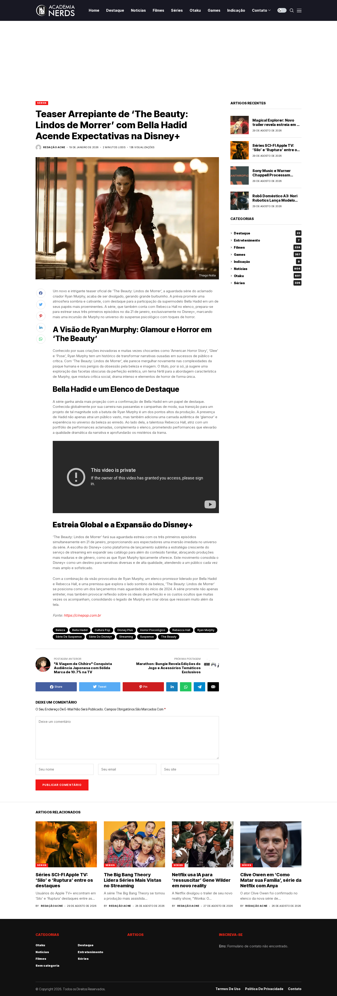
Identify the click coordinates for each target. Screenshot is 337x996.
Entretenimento (267, 240)
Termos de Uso (227, 989)
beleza (60, 630)
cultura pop (102, 630)
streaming (126, 636)
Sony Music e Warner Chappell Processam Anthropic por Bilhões (272, 174)
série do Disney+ (100, 636)
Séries (42, 103)
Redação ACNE (54, 147)
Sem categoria (47, 965)
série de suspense (69, 636)
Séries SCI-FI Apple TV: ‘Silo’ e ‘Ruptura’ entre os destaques (275, 149)
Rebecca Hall (181, 630)
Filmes (267, 247)
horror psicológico (152, 630)
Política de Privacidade (264, 989)
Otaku (267, 276)
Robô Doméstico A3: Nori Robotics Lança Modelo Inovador (274, 200)
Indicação (267, 262)
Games (267, 254)
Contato (294, 989)
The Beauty (168, 636)
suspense (147, 636)
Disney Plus (125, 630)
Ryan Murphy (205, 630)
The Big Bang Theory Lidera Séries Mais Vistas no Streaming (132, 880)
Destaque (267, 233)
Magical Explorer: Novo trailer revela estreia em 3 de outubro (275, 124)
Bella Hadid (80, 630)
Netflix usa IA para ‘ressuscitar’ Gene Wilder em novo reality (201, 880)
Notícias (267, 269)
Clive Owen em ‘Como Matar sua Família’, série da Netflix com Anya (270, 880)
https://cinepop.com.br (82, 615)
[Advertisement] (168, 55)
